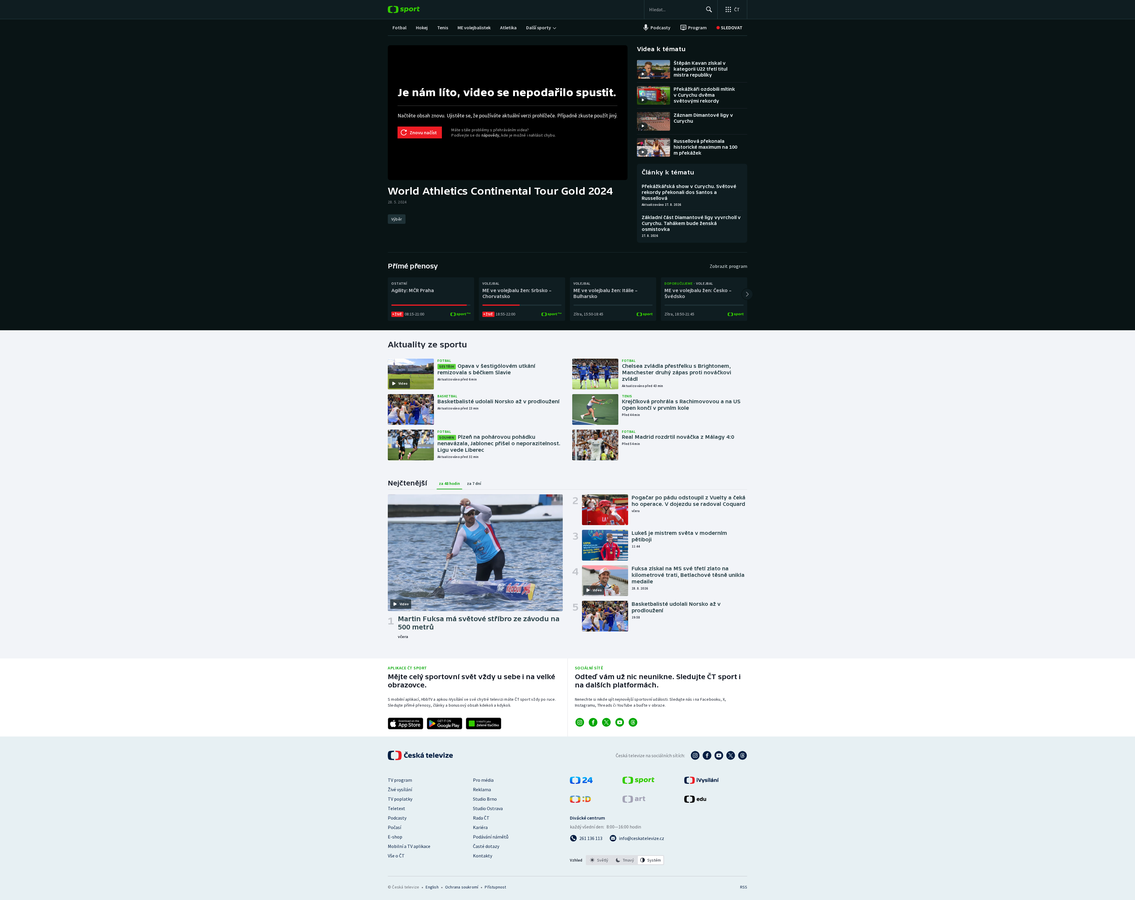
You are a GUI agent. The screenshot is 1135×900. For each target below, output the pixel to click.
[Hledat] (709, 9)
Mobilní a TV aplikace (409, 846)
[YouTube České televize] (719, 755)
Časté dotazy (486, 846)
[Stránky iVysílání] (701, 782)
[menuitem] (399, 27)
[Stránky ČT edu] (695, 801)
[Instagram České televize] (695, 755)
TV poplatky (400, 799)
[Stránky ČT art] (633, 801)
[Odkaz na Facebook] (593, 722)
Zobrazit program (728, 266)
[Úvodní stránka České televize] (421, 755)
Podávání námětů (490, 837)
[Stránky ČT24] (581, 782)
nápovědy (490, 135)
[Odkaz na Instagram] (580, 722)
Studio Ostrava (488, 808)
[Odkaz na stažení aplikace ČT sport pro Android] (444, 723)
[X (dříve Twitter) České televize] (730, 755)
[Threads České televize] (742, 755)
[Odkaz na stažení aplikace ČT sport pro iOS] (405, 723)
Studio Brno (485, 799)
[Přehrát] (643, 73)
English (432, 887)
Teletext (396, 808)
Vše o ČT (396, 856)
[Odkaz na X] (606, 722)
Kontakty (482, 856)
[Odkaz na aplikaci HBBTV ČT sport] (483, 723)
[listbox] (625, 860)
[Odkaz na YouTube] (620, 722)
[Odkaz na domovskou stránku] (412, 9)
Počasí (394, 827)
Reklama (482, 789)
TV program (400, 780)
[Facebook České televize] (707, 755)
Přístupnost (495, 887)
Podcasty (397, 818)
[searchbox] (675, 9)
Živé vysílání (400, 789)
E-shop (395, 837)
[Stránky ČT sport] (638, 782)
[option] (599, 860)
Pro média (483, 780)
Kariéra (480, 827)
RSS (743, 887)
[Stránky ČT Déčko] (580, 801)
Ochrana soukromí (461, 887)
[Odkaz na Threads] (633, 722)
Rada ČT (481, 818)
